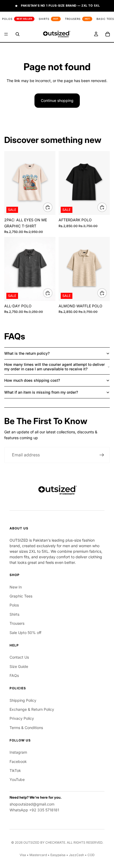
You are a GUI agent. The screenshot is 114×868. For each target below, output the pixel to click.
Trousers (17, 623)
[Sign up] (101, 455)
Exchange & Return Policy (32, 709)
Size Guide (19, 666)
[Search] (17, 34)
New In (16, 587)
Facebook (18, 761)
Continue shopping (57, 100)
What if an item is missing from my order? (41, 392)
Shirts (14, 614)
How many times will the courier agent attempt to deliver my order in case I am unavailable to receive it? (54, 366)
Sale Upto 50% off (25, 632)
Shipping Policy (23, 700)
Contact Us (19, 657)
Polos (14, 605)
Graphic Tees (21, 596)
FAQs (14, 675)
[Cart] (107, 34)
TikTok (15, 770)
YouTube (17, 779)
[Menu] (6, 34)
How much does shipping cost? (32, 380)
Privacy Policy (22, 718)
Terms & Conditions (26, 727)
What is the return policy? (27, 353)
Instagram (18, 752)
